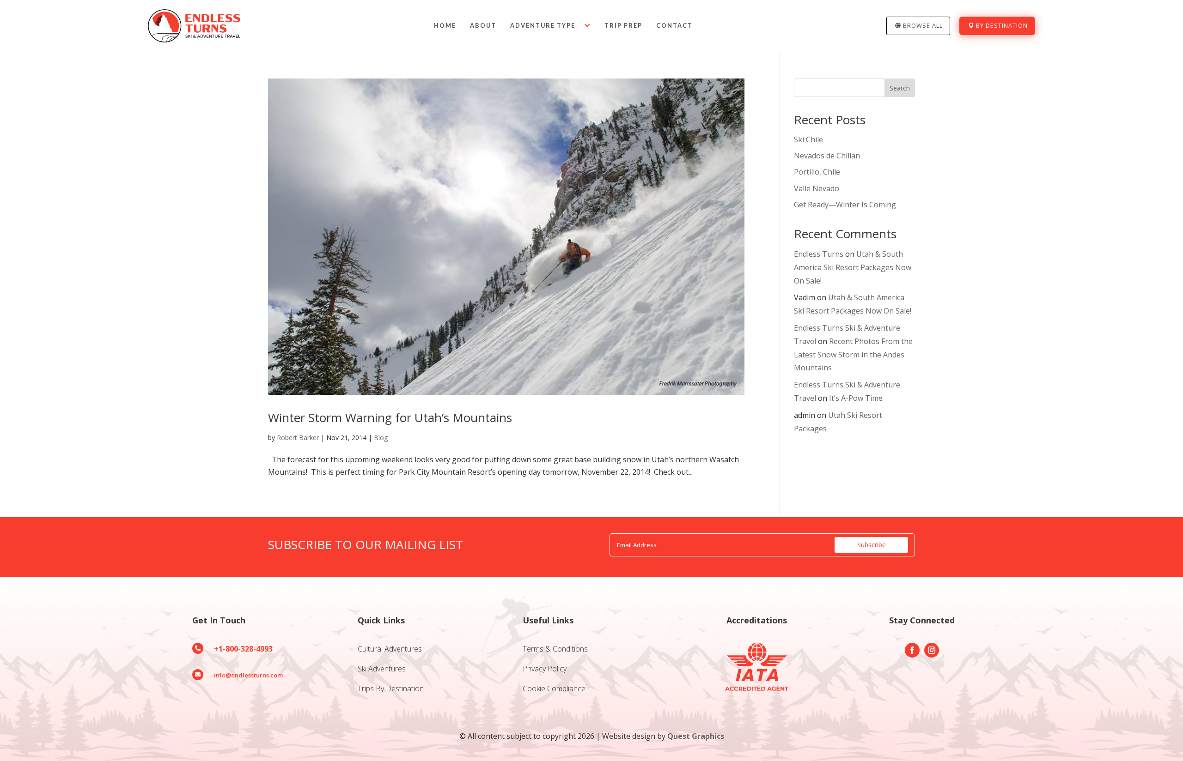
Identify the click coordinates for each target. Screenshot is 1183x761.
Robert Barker (298, 437)
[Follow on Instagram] (931, 650)
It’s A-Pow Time (856, 398)
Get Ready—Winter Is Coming (845, 204)
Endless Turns (818, 254)
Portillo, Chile (817, 172)
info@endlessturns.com (248, 675)
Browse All (923, 25)
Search (900, 88)
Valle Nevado (816, 188)
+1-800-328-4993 (243, 649)
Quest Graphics (695, 736)
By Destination (1002, 25)
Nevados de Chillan (827, 156)
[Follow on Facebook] (912, 650)
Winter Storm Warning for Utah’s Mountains (390, 417)
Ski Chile (808, 139)
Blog (381, 437)
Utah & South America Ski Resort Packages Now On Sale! (852, 267)
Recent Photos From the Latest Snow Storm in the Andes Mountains (853, 354)
